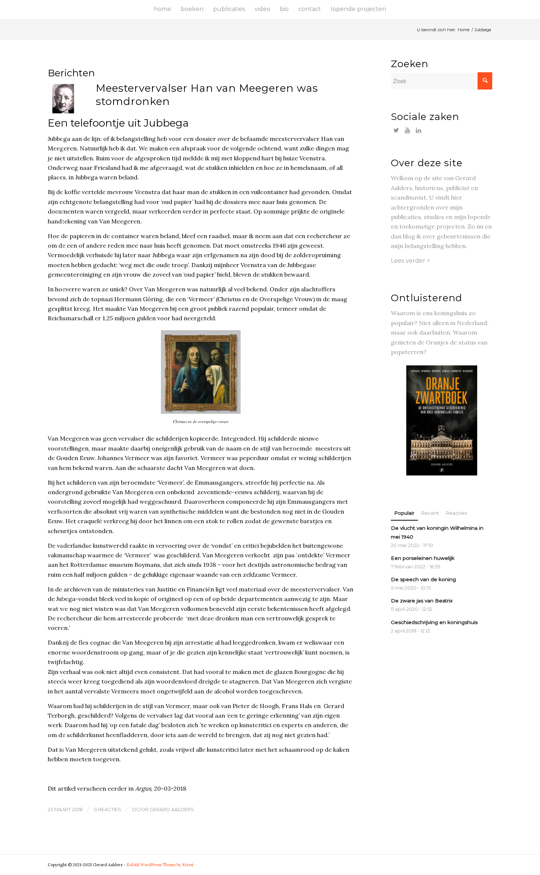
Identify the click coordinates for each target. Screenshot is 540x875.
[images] (63, 98)
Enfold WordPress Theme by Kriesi (159, 864)
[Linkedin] (418, 130)
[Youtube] (407, 130)
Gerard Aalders (172, 809)
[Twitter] (396, 130)
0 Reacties (107, 809)
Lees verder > (410, 260)
